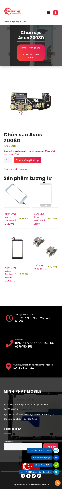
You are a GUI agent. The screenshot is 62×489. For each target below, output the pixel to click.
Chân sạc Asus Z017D (40, 267)
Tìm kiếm (8, 441)
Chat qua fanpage (42, 457)
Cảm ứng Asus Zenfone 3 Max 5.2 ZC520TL (10, 274)
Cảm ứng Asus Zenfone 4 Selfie (39, 218)
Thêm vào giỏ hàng (27, 160)
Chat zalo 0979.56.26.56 (40, 450)
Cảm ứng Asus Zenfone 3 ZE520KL (10, 218)
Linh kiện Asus (22, 169)
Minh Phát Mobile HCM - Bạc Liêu (36, 472)
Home (23, 47)
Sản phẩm (34, 47)
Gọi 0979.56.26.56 (42, 464)
